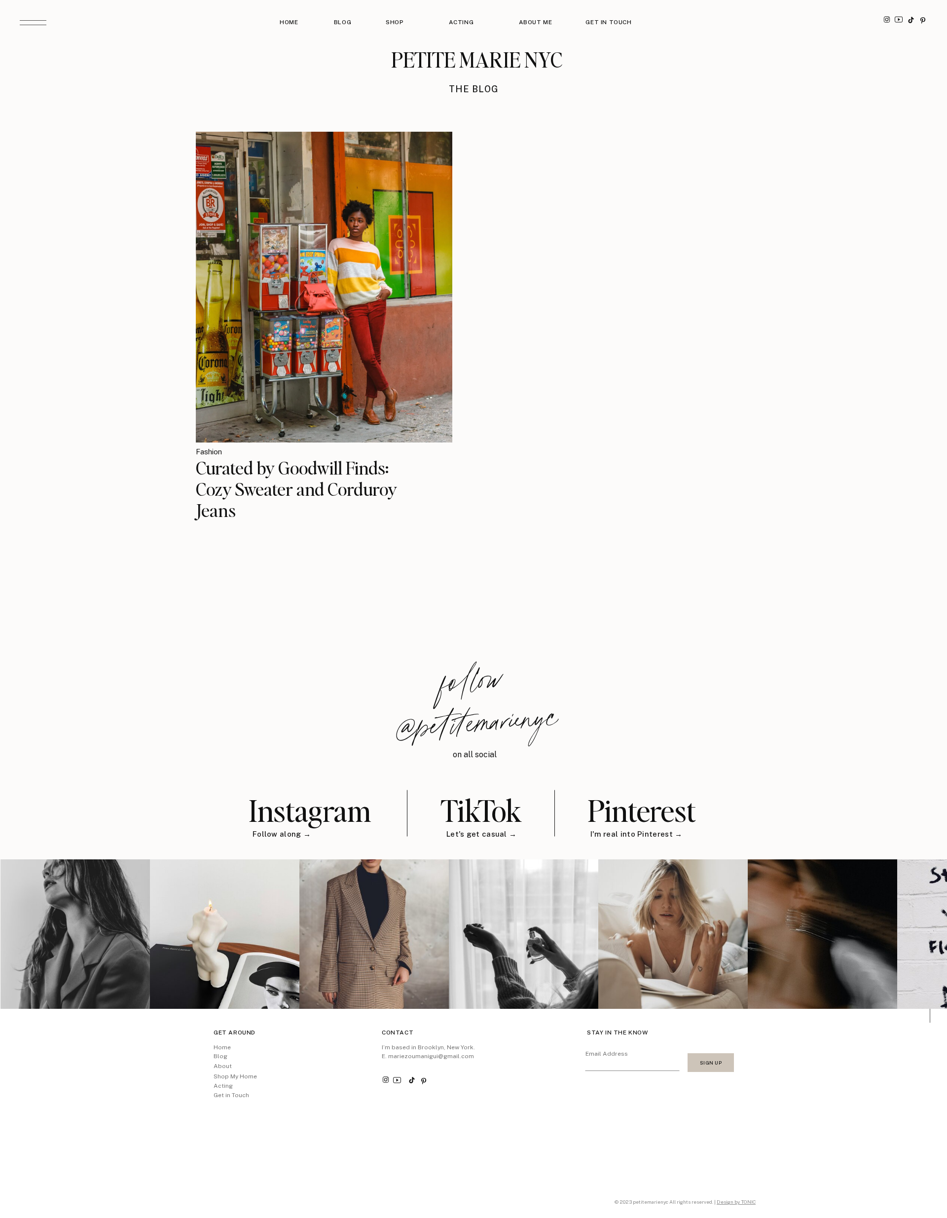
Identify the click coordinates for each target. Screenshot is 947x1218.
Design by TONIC (736, 1202)
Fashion (209, 451)
